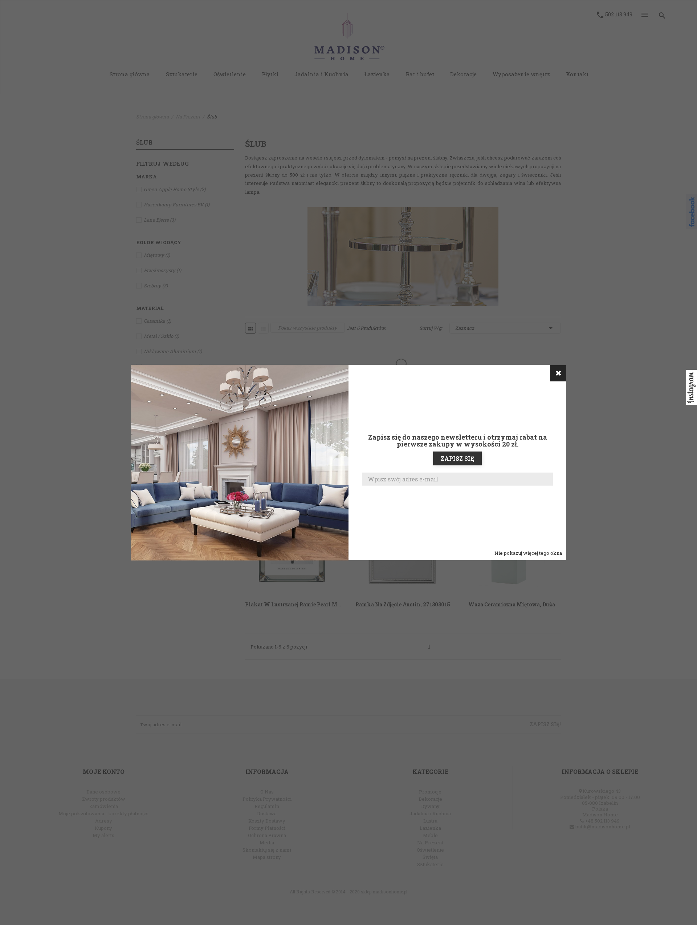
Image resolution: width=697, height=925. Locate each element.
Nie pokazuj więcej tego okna (528, 553)
